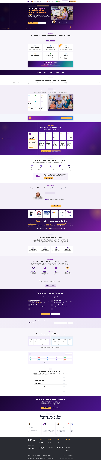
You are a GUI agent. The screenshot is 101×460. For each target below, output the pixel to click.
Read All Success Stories (45, 205)
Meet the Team (59, 442)
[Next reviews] (73, 431)
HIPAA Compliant (48, 224)
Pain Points (55, 1)
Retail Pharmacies (50, 447)
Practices (37, 1)
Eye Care (49, 445)
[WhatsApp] (72, 458)
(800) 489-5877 (66, 1)
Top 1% (30, 14)
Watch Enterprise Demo (56, 151)
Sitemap (72, 455)
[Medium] (68, 458)
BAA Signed (57, 228)
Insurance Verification (42, 444)
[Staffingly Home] (33, 440)
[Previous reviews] (28, 431)
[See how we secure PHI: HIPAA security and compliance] (70, 27)
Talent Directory (68, 447)
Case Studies (68, 442)
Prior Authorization (59, 223)
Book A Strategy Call (45, 314)
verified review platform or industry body (37, 225)
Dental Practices (50, 442)
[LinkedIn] (60, 458)
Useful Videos (68, 450)
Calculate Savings (42, 22)
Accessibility (69, 455)
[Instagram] (69, 458)
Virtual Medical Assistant (32, 224)
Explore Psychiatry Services (66, 117)
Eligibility (64, 223)
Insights (50, 1)
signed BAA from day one (61, 224)
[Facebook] (63, 458)
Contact (60, 1)
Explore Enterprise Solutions (46, 151)
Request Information (56, 314)
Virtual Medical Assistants (43, 442)
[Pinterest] (71, 458)
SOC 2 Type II (51, 228)
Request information (36, 20)
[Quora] (66, 458)
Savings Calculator (68, 445)
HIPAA (47, 228)
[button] (62, 13)
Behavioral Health (50, 444)
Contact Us (58, 444)
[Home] (35, 1)
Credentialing (41, 449)
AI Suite (46, 1)
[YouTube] (62, 458)
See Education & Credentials (51, 285)
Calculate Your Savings (48, 178)
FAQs (67, 444)
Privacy (64, 455)
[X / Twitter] (65, 458)
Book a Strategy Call (72, 1)
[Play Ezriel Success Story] (38, 198)
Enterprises (41, 1)
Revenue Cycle (68, 223)
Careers (58, 445)
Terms (66, 455)
